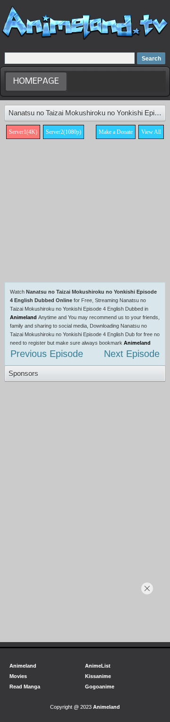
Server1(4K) (23, 132)
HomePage (36, 81)
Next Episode (132, 353)
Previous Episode (46, 353)
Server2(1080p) (63, 132)
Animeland (23, 317)
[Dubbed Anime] (85, 39)
